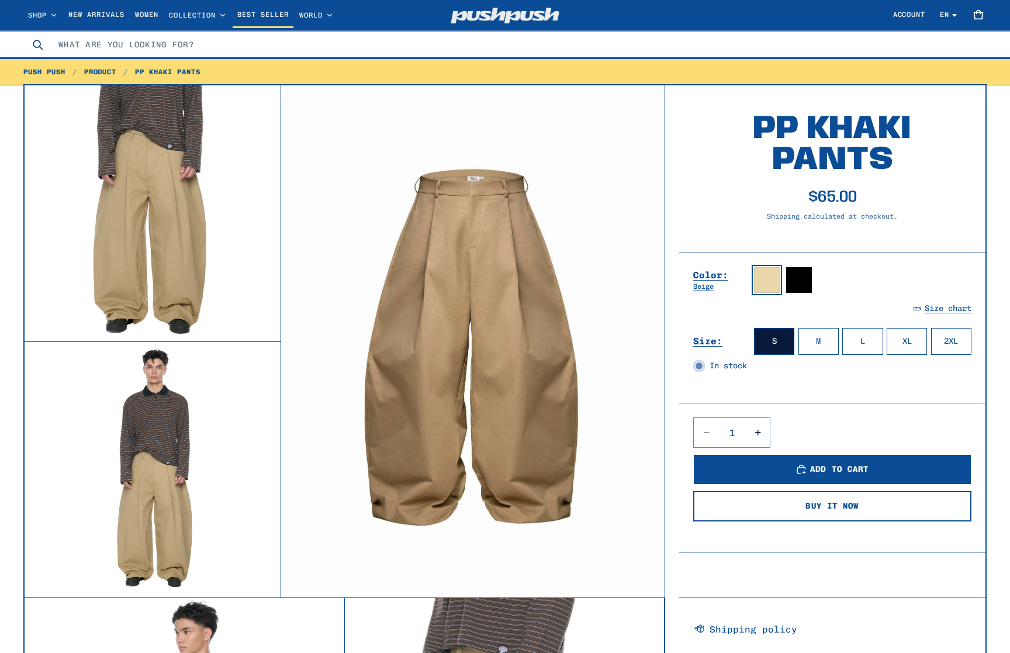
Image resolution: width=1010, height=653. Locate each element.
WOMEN (146, 15)
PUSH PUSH (44, 72)
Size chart (948, 308)
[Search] (37, 44)
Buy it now (832, 506)
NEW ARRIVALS (96, 15)
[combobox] (519, 44)
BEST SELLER (263, 15)
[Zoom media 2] (153, 213)
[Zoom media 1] (473, 341)
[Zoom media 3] (153, 469)
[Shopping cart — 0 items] (978, 15)
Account (909, 15)
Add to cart (839, 469)
